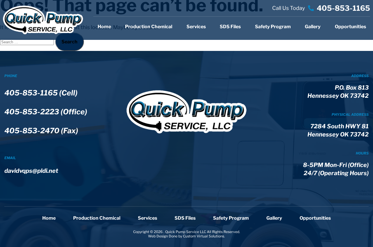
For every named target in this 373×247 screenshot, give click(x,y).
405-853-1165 (343, 8)
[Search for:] (27, 41)
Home (104, 26)
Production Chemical (148, 26)
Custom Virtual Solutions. (204, 236)
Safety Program (273, 26)
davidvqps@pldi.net (31, 170)
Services (196, 26)
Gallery (313, 26)
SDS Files (230, 26)
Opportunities (350, 26)
